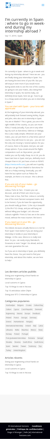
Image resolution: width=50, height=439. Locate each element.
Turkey (8, 350)
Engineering (10, 313)
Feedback (36, 313)
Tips (40, 346)
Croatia (28, 305)
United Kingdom (19, 350)
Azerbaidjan (10, 305)
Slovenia (17, 342)
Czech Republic (27, 309)
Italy (34, 326)
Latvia (41, 326)
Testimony (32, 346)
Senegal (40, 338)
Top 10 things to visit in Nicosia (18, 286)
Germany (33, 318)
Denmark (38, 309)
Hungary (29, 322)
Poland (16, 334)
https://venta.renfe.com (15, 164)
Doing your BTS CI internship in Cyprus (21, 294)
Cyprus (16, 309)
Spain (20, 36)
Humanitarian (19, 322)
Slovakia (9, 342)
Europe (27, 313)
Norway (9, 334)
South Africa (27, 342)
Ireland (28, 326)
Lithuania (9, 330)
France (16, 318)
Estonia (19, 313)
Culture (8, 309)
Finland (8, 318)
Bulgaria (20, 305)
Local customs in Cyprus (15, 282)
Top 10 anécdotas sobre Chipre (18, 290)
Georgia (24, 318)
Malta (17, 330)
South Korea (38, 342)
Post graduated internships (16, 338)
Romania (31, 338)
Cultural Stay (38, 305)
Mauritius (25, 330)
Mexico (33, 330)
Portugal (25, 334)
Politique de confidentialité (30, 429)
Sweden (15, 346)
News (41, 330)
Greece (8, 322)
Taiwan (23, 346)
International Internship (14, 326)
